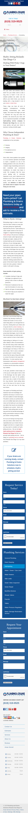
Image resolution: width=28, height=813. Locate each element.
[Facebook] (9, 4)
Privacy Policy (15, 809)
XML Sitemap (16, 812)
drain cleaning (17, 327)
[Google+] (14, 4)
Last (4, 504)
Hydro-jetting (6, 234)
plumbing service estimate (16, 437)
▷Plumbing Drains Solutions (14, 11)
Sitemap (10, 812)
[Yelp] (16, 4)
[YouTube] (19, 4)
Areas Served (7, 809)
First (4, 498)
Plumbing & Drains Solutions (12, 138)
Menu (7, 29)
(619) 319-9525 (13, 21)
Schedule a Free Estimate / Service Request (14, 1)
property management (18, 361)
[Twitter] (11, 4)
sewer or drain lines (11, 103)
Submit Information (8, 543)
